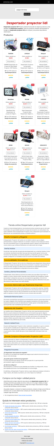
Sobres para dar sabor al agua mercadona (16, 429)
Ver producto (10, 61)
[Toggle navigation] (49, 2)
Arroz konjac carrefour (11, 426)
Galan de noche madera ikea (12, 419)
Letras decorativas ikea (11, 412)
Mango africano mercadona (12, 423)
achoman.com (8, 2)
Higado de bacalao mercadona (13, 406)
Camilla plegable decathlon (12, 416)
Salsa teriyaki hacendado (25, 395)
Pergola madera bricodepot (12, 409)
